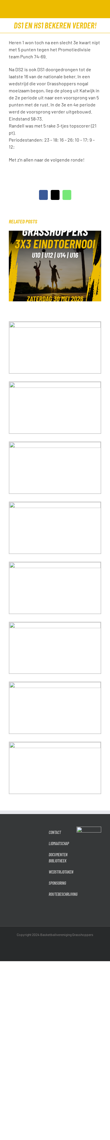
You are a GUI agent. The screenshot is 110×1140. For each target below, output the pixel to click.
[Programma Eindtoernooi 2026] (55, 233)
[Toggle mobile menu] (99, 9)
